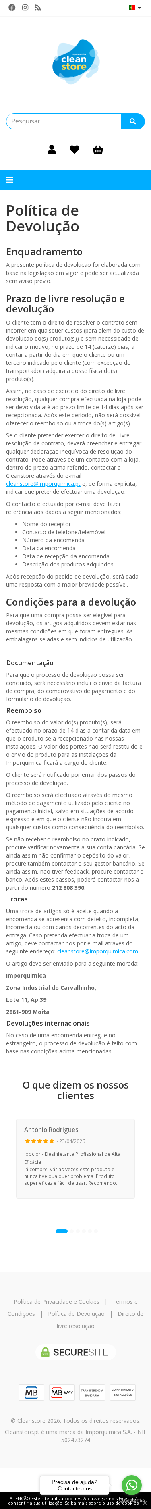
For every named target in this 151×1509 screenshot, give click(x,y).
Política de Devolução (76, 1314)
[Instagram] (25, 7)
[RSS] (37, 7)
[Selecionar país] (135, 7)
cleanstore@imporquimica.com (97, 951)
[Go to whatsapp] (132, 1485)
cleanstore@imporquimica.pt (43, 483)
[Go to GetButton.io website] (132, 1500)
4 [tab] (84, 1231)
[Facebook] (12, 7)
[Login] (52, 149)
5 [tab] (90, 1231)
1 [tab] (62, 1231)
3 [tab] (78, 1231)
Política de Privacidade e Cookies (56, 1301)
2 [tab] (72, 1231)
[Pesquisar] (133, 121)
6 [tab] (96, 1231)
